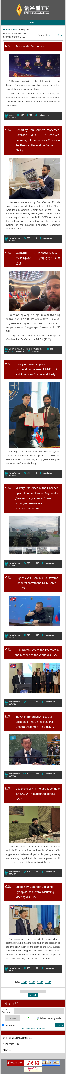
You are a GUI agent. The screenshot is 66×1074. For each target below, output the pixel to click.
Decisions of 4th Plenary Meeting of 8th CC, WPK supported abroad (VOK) (37, 793)
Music (11, 115)
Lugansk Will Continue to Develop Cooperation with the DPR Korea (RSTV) (36, 583)
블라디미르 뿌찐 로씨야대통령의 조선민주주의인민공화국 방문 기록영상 (37, 258)
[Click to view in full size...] (36, 197)
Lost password (28, 1028)
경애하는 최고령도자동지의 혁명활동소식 (26, 349)
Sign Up (41, 1028)
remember (10, 1025)
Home (6, 29)
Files (15, 29)
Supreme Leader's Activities (15, 1038)
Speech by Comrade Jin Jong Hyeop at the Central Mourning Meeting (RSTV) (34, 892)
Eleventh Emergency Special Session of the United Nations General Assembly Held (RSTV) (35, 721)
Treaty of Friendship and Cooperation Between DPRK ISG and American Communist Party (36, 369)
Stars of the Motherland (30, 46)
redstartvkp (44, 115)
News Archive (14, 238)
